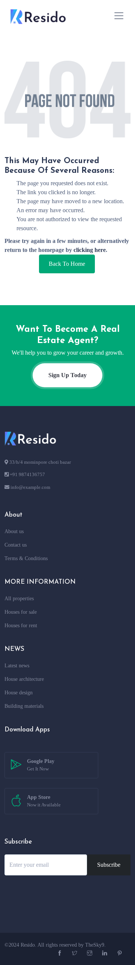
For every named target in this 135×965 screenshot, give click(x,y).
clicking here (90, 250)
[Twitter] (75, 953)
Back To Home (67, 264)
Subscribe (108, 865)
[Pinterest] (120, 953)
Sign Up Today (67, 375)
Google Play (40, 765)
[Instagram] (90, 953)
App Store (44, 801)
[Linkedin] (105, 953)
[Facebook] (60, 953)
